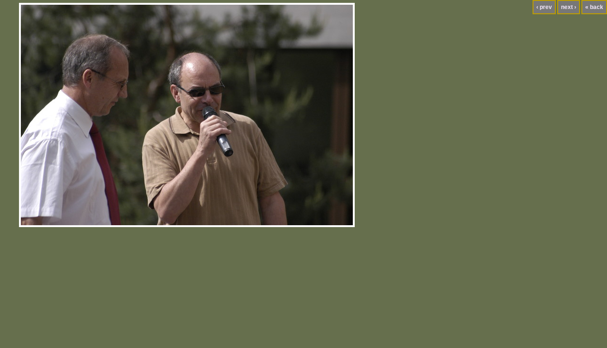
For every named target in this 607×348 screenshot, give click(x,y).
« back (594, 7)
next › (568, 7)
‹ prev (544, 7)
